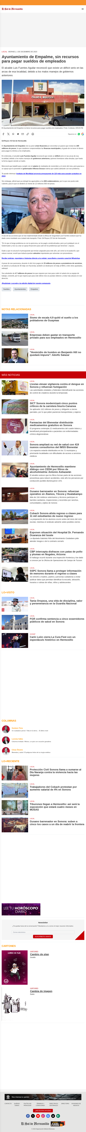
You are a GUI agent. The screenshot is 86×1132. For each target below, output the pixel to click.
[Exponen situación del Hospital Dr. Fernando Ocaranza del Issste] (15, 536)
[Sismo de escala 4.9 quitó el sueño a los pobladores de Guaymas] (15, 321)
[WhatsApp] (13, 134)
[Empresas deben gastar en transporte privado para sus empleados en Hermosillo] (15, 338)
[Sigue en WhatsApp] (79, 134)
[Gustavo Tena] (6, 729)
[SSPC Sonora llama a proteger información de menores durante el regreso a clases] (15, 576)
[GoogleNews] (48, 1116)
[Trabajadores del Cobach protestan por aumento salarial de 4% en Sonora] (15, 790)
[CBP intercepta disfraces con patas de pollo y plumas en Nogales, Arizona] (15, 556)
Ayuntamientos (20, 289)
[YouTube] (38, 1116)
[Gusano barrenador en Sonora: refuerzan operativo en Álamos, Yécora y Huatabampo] (15, 497)
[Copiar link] (27, 134)
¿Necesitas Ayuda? (43, 1111)
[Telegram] (17, 134)
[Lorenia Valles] (6, 740)
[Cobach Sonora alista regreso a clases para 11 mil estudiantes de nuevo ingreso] (15, 517)
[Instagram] (43, 1116)
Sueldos (6, 289)
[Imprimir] (32, 134)
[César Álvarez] (6, 751)
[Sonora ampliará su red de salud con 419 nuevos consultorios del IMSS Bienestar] (15, 450)
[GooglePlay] (58, 1116)
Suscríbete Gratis (43, 936)
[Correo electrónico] (22, 134)
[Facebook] (3, 134)
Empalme (34, 289)
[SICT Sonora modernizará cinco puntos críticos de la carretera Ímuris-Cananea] (15, 407)
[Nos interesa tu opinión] (43, 1097)
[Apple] (53, 1116)
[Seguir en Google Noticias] (82, 134)
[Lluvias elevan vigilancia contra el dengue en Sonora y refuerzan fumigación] (15, 388)
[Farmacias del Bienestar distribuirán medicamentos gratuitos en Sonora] (15, 428)
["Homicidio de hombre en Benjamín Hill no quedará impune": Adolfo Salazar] (15, 355)
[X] (8, 134)
